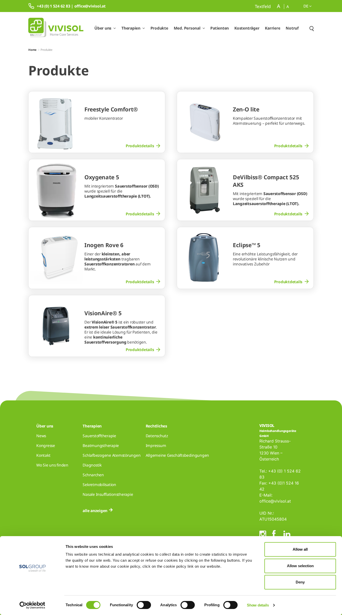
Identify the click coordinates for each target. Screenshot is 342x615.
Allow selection (300, 566)
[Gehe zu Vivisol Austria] (55, 28)
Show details (258, 605)
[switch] (144, 605)
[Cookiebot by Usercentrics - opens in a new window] (32, 605)
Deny (300, 582)
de (306, 6)
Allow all (300, 549)
